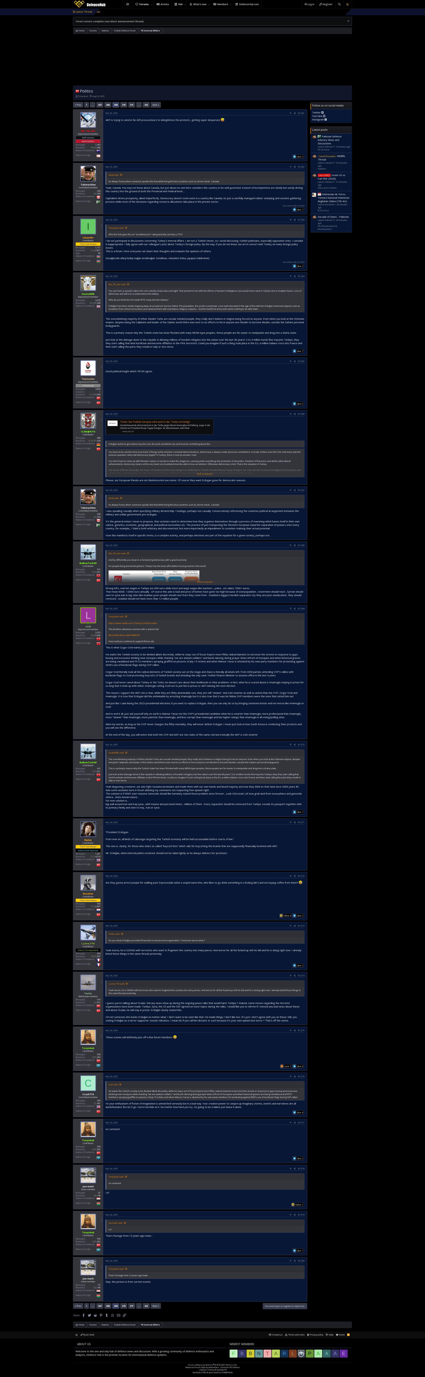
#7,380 (301, 1260)
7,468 (97, 147)
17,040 (97, 394)
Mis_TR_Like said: (117, 284)
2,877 (97, 250)
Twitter (316, 112)
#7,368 (301, 545)
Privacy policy (316, 1334)
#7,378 (301, 1168)
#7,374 (301, 975)
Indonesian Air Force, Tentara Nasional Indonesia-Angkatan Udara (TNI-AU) (334, 197)
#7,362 (301, 166)
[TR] (77, 91)
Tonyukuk (83, 96)
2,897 (97, 906)
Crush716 (88, 1094)
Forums (144, 4)
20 (92, 635)
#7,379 (301, 1214)
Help (331, 1334)
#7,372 (301, 876)
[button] (152, 4)
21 (92, 250)
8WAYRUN (228, 1372)
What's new (200, 4)
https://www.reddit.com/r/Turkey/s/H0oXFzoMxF (133, 623)
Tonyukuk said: (116, 227)
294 (98, 193)
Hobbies (322, 168)
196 (98, 1195)
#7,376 (301, 1076)
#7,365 (301, 361)
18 (92, 956)
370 (124, 104)
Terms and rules (296, 1334)
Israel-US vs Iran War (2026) (331, 176)
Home (128, 4)
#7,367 (301, 490)
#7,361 (301, 113)
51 (91, 394)
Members (222, 4)
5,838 (97, 635)
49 (92, 147)
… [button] (93, 104)
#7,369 (301, 608)
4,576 (97, 856)
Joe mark (88, 1186)
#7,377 (301, 1122)
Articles (165, 4)
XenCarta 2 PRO (199, 1372)
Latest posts (320, 130)
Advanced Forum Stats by (212, 1367)
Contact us (277, 1334)
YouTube (317, 116)
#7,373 (301, 925)
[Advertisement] (212, 60)
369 (116, 104)
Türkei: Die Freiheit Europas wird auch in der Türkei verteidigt (155, 421)
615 (98, 1002)
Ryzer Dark (88, 1334)
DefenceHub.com (249, 4)
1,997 (97, 956)
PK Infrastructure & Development (327, 228)
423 (146, 104)
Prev (79, 104)
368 (108, 104)
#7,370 (301, 744)
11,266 (97, 303)
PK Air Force (324, 149)
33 (91, 303)
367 (100, 104)
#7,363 (301, 219)
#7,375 (301, 1030)
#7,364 (301, 276)
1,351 (97, 572)
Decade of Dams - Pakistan (333, 216)
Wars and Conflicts (327, 187)
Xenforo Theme (213, 1370)
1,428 (97, 440)
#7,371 (301, 822)
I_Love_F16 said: (117, 983)
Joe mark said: (116, 1222)
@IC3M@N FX (133, 635)
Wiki (180, 4)
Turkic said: (114, 933)
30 (92, 440)
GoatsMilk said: (116, 752)
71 (92, 906)
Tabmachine (88, 184)
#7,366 (301, 414)
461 (98, 1103)
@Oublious (120, 635)
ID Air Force (323, 210)
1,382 (97, 1057)
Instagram (318, 119)
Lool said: (113, 1084)
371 (131, 104)
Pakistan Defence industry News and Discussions (330, 140)
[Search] (339, 4)
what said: (114, 174)
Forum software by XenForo (212, 1365)
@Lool (112, 635)
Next (155, 104)
